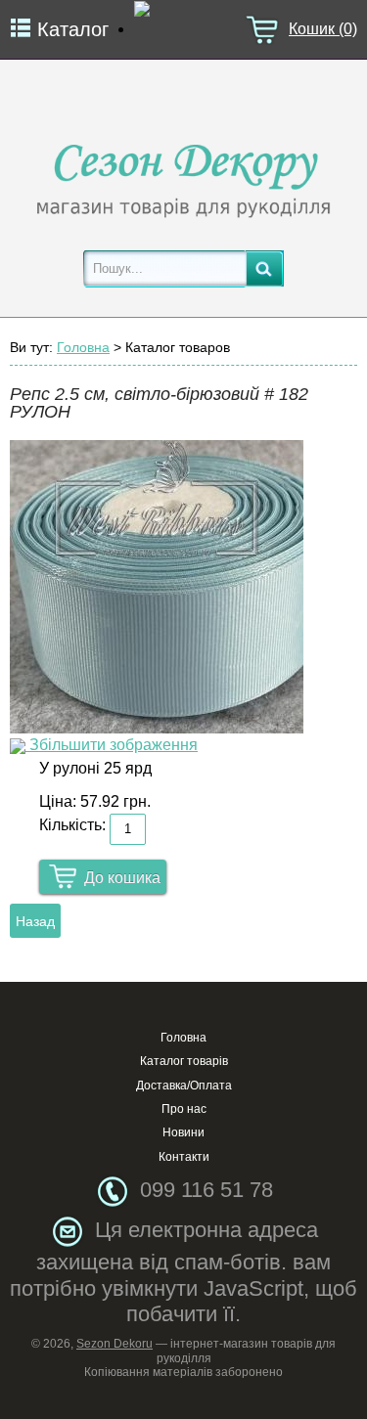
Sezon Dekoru (114, 1344)
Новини (183, 1132)
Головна (83, 347)
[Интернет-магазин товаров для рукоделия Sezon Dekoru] (184, 175)
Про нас (183, 1109)
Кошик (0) (323, 29)
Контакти (184, 1157)
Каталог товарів (184, 1061)
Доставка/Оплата (184, 1085)
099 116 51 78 (206, 1189)
